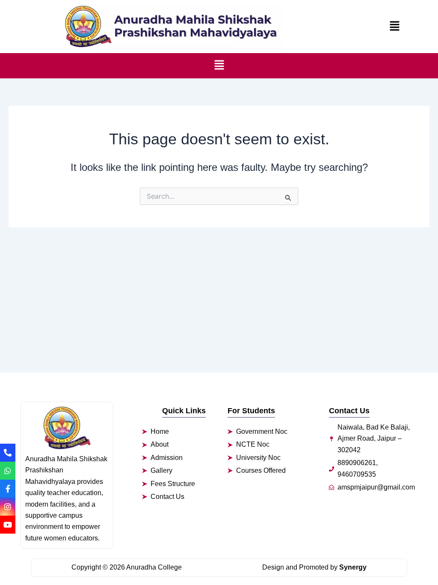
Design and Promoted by (314, 567)
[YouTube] (7, 525)
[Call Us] (7, 453)
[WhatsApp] (7, 471)
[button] (394, 26)
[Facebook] (7, 489)
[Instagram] (7, 507)
